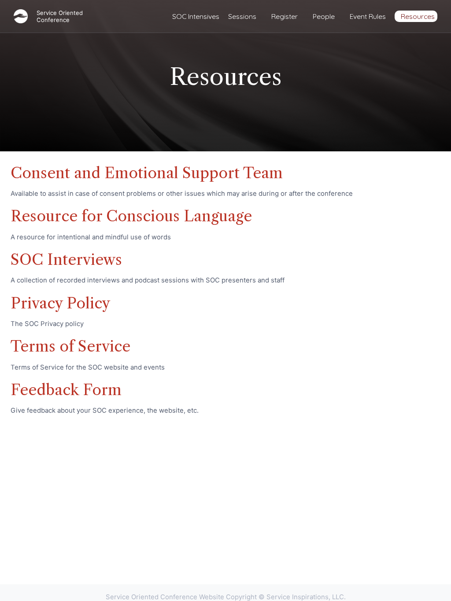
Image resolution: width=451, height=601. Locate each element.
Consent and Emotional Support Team (147, 173)
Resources (418, 16)
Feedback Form (66, 390)
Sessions (242, 16)
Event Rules (368, 16)
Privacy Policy (60, 303)
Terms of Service (70, 346)
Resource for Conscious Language (131, 216)
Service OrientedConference (60, 16)
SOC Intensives (195, 16)
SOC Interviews (66, 259)
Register (284, 16)
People (324, 16)
